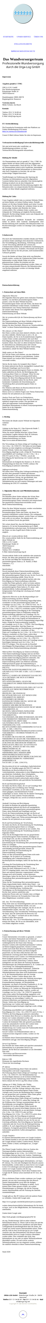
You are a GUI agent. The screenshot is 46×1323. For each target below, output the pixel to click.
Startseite (8, 37)
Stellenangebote (23, 44)
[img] (23, 13)
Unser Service (24, 37)
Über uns (38, 37)
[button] (23, 1314)
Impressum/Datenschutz (23, 51)
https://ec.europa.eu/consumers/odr (14, 131)
